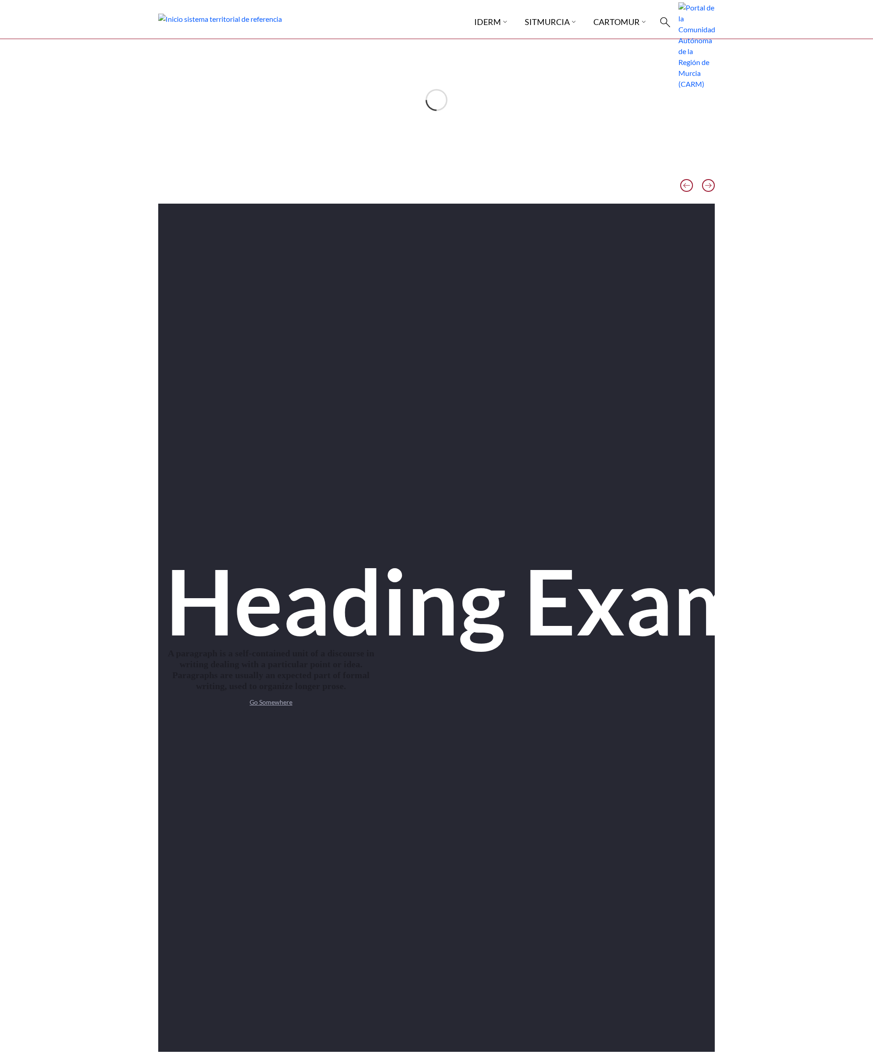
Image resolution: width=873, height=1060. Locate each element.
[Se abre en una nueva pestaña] (696, 44)
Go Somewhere (271, 702)
